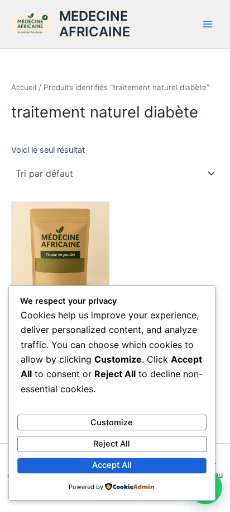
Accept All (112, 465)
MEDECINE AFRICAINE (94, 24)
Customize (111, 422)
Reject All (111, 444)
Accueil (23, 87)
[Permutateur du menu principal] (208, 24)
